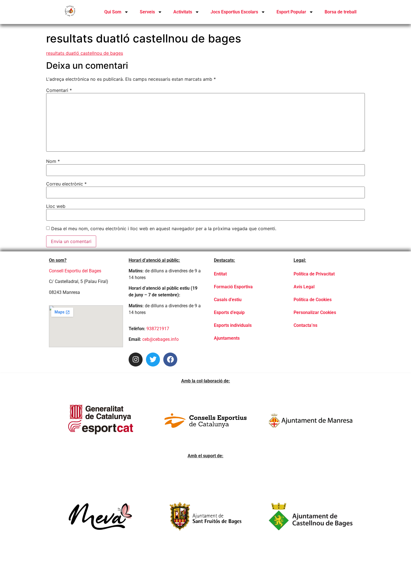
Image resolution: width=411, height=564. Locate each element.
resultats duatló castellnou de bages (84, 53)
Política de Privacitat (314, 274)
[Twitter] (153, 360)
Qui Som (112, 12)
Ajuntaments (227, 338)
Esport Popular (291, 12)
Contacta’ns (305, 325)
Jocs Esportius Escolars (234, 12)
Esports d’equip (229, 312)
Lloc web (55, 206)
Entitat (220, 274)
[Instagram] (136, 360)
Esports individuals (233, 325)
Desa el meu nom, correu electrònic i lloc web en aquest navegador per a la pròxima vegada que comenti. (163, 228)
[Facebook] (170, 360)
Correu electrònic (66, 184)
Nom (53, 161)
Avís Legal (304, 286)
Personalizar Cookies (315, 312)
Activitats (182, 12)
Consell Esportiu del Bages (75, 270)
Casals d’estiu (228, 299)
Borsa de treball (340, 12)
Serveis (147, 12)
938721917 (158, 328)
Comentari (59, 90)
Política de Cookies (313, 299)
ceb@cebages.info (160, 339)
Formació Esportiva (233, 286)
